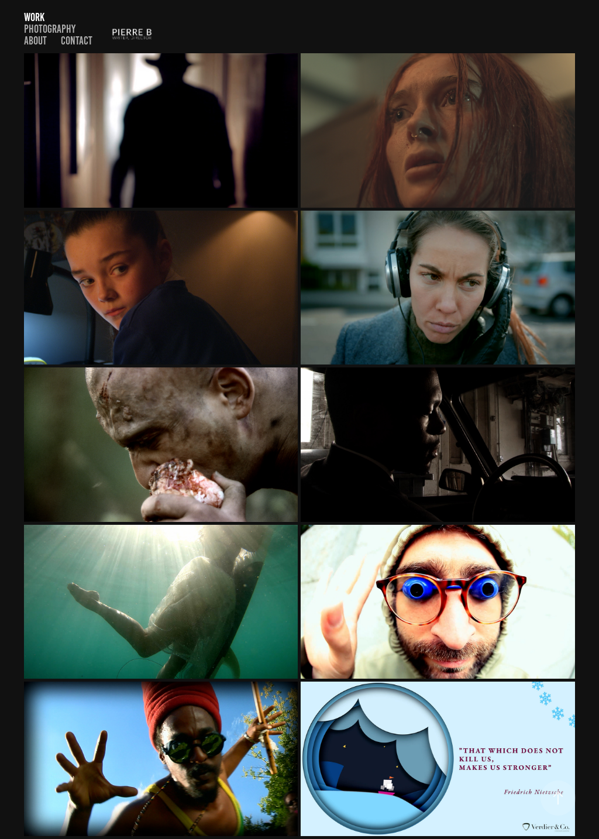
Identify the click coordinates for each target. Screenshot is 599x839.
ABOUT (35, 41)
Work (34, 17)
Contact (76, 41)
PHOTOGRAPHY (49, 29)
